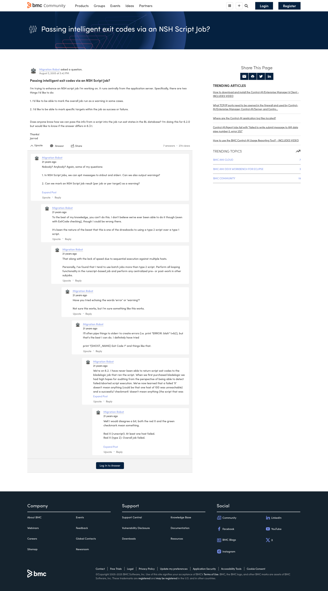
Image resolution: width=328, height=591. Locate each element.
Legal (130, 569)
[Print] (253, 76)
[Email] (244, 76)
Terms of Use (211, 574)
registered (144, 578)
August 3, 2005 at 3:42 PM (54, 73)
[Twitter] (261, 76)
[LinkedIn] (269, 76)
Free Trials (116, 569)
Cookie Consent (256, 569)
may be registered (166, 578)
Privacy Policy (147, 569)
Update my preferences (174, 569)
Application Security (204, 569)
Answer (59, 146)
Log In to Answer (110, 465)
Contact (100, 569)
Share (78, 145)
